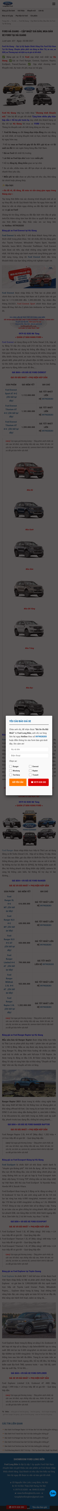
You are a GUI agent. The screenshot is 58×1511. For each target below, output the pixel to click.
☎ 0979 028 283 (38, 782)
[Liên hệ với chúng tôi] (53, 1493)
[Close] (52, 715)
